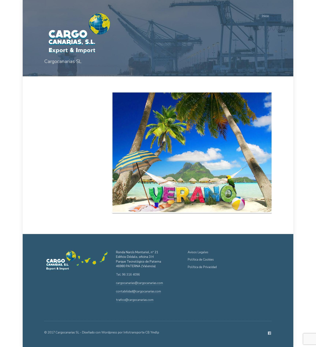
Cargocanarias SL (63, 61)
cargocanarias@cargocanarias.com (139, 283)
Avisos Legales (198, 252)
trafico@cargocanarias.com (134, 300)
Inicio (265, 16)
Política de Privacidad (202, 267)
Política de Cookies (201, 259)
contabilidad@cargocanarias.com (138, 291)
